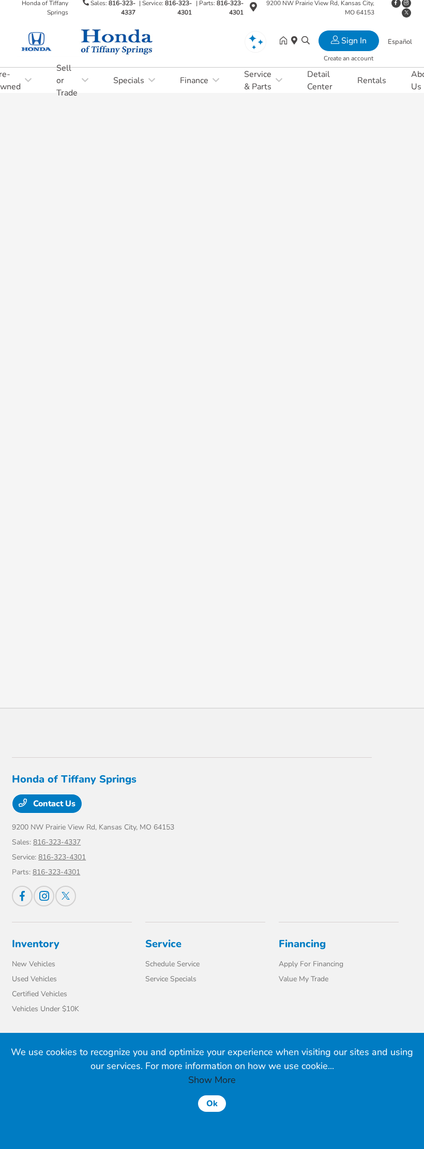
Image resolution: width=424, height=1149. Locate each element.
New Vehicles (33, 964)
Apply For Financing (311, 964)
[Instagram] (44, 896)
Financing (302, 944)
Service (163, 944)
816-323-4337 (57, 842)
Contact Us (53, 803)
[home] (285, 41)
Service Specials (170, 979)
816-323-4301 (62, 857)
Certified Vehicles (39, 994)
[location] (253, 9)
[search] (305, 41)
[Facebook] (22, 896)
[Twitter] (406, 13)
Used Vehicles (34, 979)
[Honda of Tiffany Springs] (101, 40)
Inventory (35, 944)
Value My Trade (303, 979)
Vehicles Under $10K (45, 1009)
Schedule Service (172, 964)
